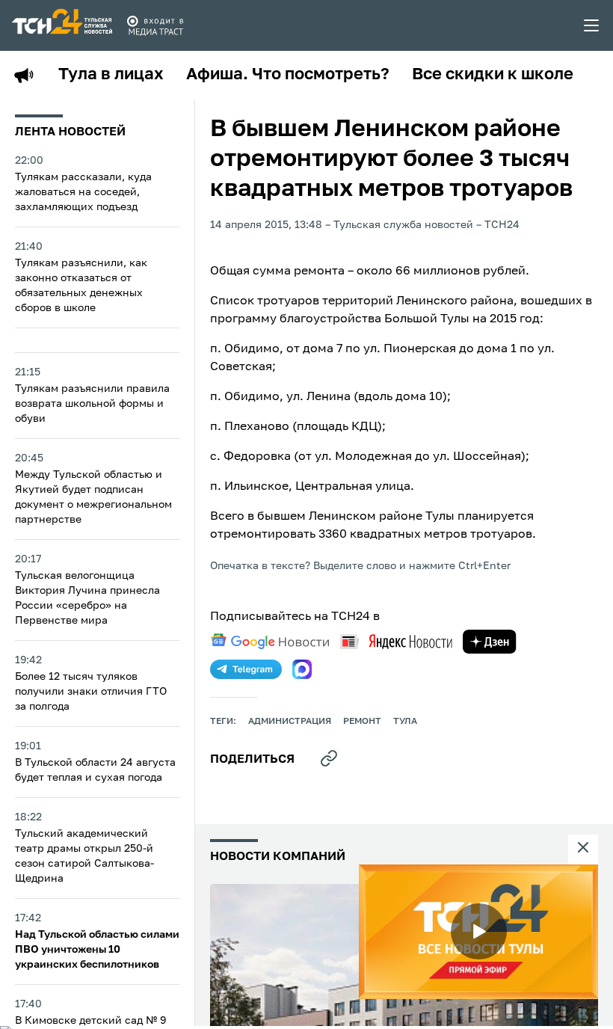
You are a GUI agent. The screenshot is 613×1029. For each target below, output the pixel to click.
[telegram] (246, 669)
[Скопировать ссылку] (329, 758)
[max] (302, 669)
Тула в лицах (111, 75)
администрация (289, 721)
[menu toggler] (592, 25)
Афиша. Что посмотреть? (287, 75)
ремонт (362, 721)
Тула (405, 721)
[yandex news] (396, 641)
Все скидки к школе (492, 75)
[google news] (270, 641)
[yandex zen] (490, 642)
